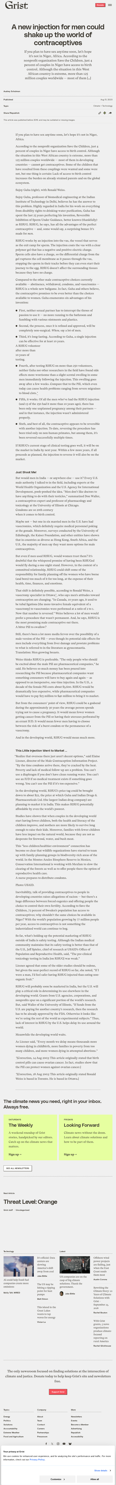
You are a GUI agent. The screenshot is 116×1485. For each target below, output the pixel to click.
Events (74, 1420)
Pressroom (42, 1436)
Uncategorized (22, 1210)
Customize (56, 1479)
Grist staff (8, 1210)
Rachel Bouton (100, 1312)
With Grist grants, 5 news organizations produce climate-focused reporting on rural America (103, 1331)
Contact (41, 1424)
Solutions (8, 1424)
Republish (75, 1432)
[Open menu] (109, 5)
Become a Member (80, 1424)
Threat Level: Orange (30, 1201)
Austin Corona (100, 1279)
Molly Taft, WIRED (12, 1292)
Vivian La (41, 1322)
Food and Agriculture (13, 1436)
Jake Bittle (42, 1276)
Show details (100, 1470)
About (40, 1416)
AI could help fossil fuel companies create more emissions (16, 1283)
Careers (41, 1428)
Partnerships (43, 1432)
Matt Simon (42, 1299)
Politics (7, 1420)
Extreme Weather (11, 1432)
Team (39, 1420)
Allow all (94, 1479)
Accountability (10, 1428)
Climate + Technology (102, 106)
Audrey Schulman (12, 91)
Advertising (76, 1428)
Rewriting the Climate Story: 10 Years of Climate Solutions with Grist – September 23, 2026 (103, 1297)
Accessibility (77, 1436)
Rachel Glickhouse (102, 1346)
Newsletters (76, 1416)
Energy (7, 1416)
